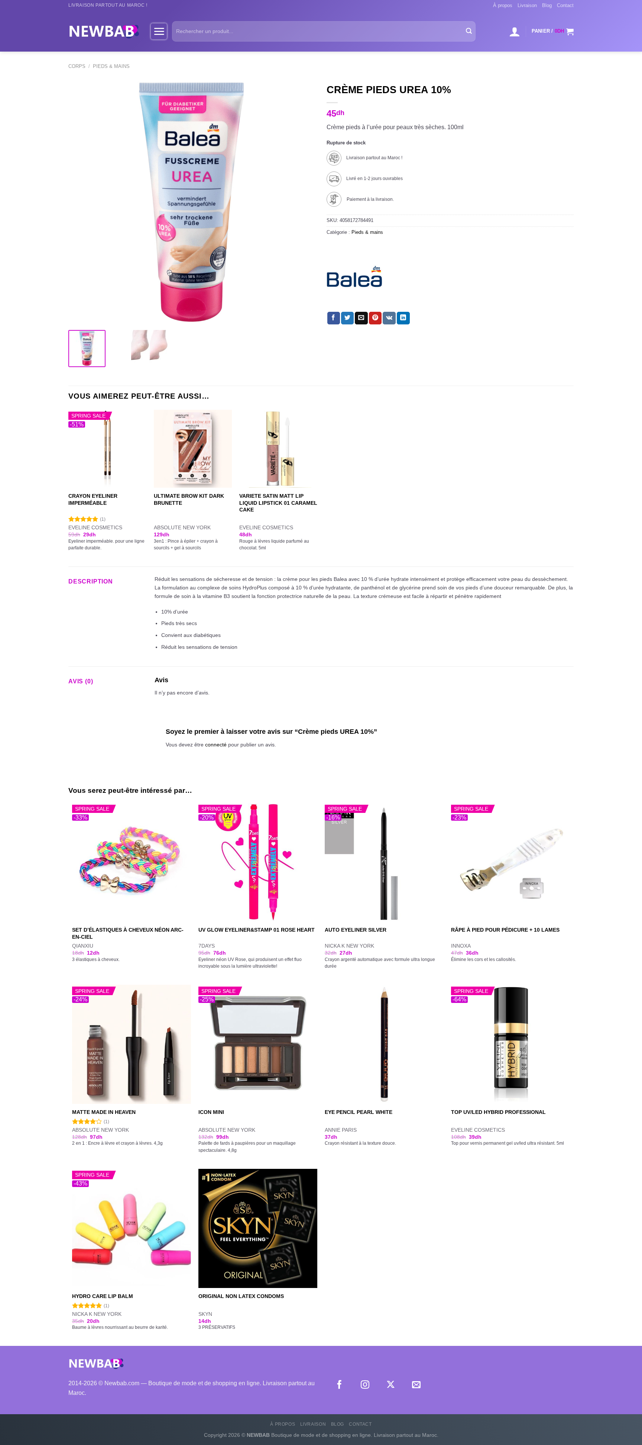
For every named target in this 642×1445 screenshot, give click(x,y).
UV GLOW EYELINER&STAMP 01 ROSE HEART (256, 930)
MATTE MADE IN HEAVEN (104, 1112)
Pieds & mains (111, 66)
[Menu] (159, 31)
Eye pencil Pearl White (358, 1112)
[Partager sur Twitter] (347, 318)
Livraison (527, 5)
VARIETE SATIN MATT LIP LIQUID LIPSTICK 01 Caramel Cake (278, 503)
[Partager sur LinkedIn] (403, 318)
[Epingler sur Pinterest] (375, 318)
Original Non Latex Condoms (241, 1296)
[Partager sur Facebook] (333, 318)
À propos (502, 5)
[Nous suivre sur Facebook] (339, 1385)
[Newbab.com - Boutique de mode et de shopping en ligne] (104, 31)
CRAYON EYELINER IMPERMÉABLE (92, 499)
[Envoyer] (469, 31)
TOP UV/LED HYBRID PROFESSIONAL (498, 1112)
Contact (565, 5)
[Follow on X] (390, 1385)
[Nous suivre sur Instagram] (365, 1385)
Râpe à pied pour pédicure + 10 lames (505, 930)
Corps (76, 66)
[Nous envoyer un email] (416, 1385)
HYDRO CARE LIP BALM (102, 1296)
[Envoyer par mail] (361, 318)
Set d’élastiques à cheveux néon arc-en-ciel (128, 933)
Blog (547, 5)
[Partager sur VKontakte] (389, 318)
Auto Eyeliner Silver (355, 930)
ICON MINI (211, 1112)
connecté (216, 745)
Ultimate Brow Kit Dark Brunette (189, 499)
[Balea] (354, 276)
